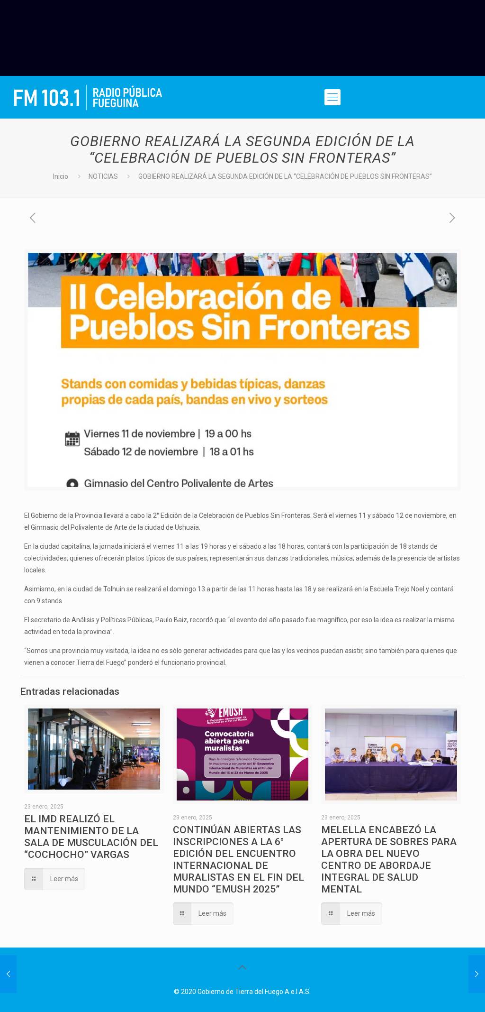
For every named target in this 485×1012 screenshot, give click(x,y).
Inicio (60, 176)
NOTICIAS (103, 176)
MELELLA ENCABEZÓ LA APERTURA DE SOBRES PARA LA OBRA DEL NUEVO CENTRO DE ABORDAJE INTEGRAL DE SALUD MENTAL (389, 859)
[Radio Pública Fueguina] (88, 97)
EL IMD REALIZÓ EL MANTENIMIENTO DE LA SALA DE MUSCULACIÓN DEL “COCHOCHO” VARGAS (91, 836)
